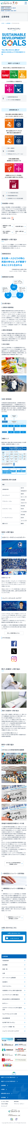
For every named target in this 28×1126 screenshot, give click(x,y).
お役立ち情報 (4, 1104)
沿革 (3, 973)
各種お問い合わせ (5, 1093)
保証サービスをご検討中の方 (8, 1077)
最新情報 (16, 1101)
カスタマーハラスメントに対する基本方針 (12, 1008)
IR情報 (2, 1089)
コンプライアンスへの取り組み (10, 995)
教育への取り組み (19, 232)
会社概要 (4, 965)
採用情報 (3, 1097)
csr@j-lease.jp (14, 938)
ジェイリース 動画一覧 (8, 1027)
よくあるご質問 (4, 1101)
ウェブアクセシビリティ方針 (9, 1014)
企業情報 (3, 1085)
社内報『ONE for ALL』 (8, 1022)
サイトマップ (4, 1106)
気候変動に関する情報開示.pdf (12, 218)
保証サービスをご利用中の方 (8, 1081)
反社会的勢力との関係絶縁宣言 (11, 999)
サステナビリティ (6, 986)
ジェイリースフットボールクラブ (10, 1031)
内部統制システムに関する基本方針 (12, 990)
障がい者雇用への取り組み (7, 232)
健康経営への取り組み (7, 226)
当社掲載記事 (6, 1018)
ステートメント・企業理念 (9, 977)
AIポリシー (5, 1003)
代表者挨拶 (5, 960)
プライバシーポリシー (19, 1104)
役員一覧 (4, 969)
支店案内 (4, 982)
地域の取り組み (19, 226)
